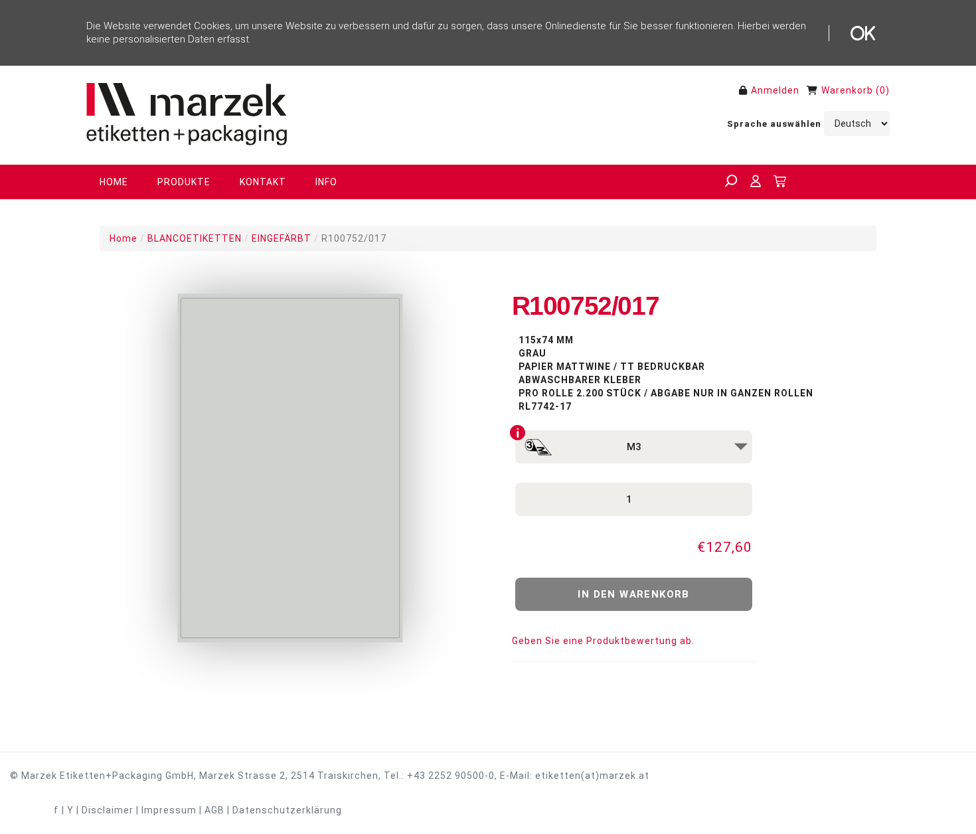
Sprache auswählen (774, 124)
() (883, 90)
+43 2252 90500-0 (451, 775)
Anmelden (775, 90)
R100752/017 (353, 238)
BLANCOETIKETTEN (194, 238)
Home (123, 238)
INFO (326, 182)
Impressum (169, 810)
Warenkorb (847, 90)
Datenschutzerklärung (287, 810)
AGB (214, 810)
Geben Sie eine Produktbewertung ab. (603, 640)
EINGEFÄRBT (281, 238)
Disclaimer (107, 810)
